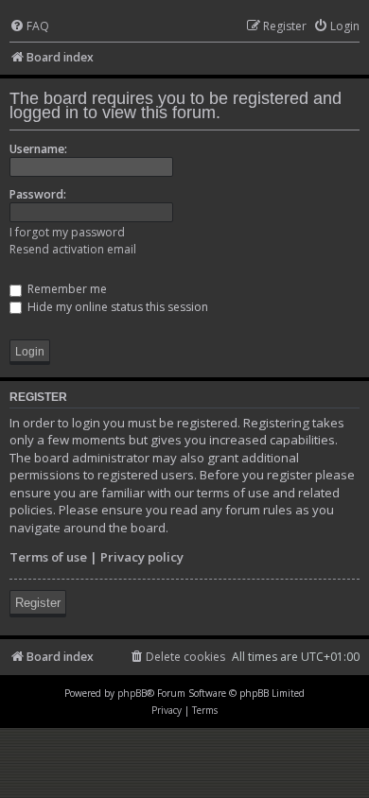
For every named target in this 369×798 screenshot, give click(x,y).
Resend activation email (72, 249)
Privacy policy (142, 556)
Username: (38, 149)
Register (38, 603)
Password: (37, 194)
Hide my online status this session (116, 307)
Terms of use (48, 556)
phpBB (132, 693)
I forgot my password (67, 232)
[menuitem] (29, 27)
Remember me (66, 289)
